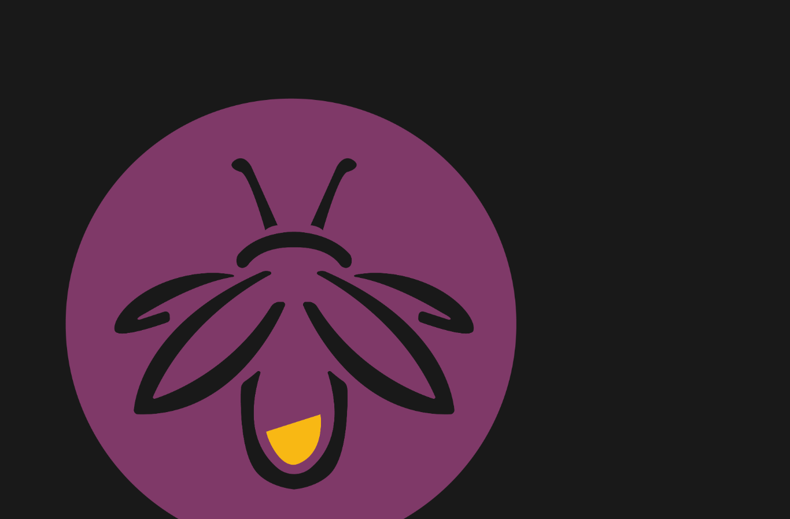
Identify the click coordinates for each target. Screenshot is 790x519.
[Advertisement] (290, 69)
